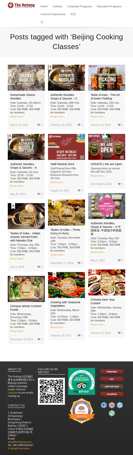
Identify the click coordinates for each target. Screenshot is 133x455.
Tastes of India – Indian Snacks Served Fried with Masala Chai (25, 237)
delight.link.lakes (19, 448)
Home (44, 6)
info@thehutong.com (20, 442)
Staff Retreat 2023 (62, 164)
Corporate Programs (79, 6)
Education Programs (109, 6)
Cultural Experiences (53, 14)
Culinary (57, 6)
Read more (16, 116)
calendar (13, 392)
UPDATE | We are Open (106, 164)
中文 (73, 14)
